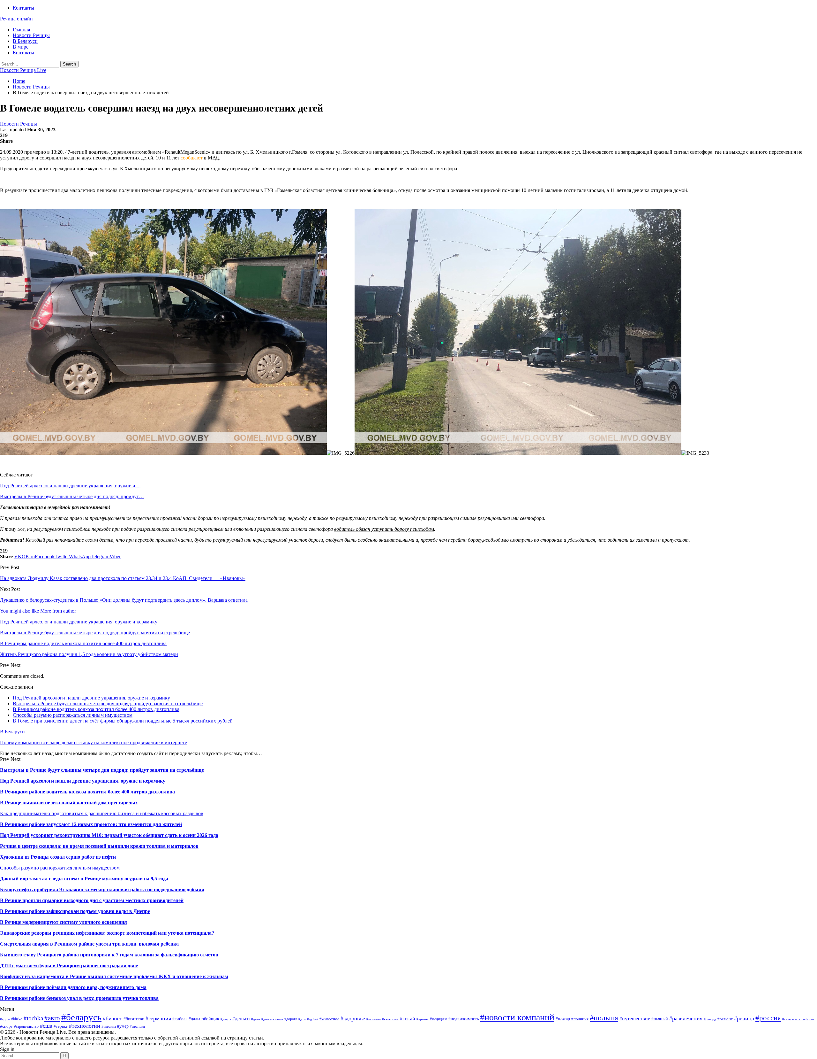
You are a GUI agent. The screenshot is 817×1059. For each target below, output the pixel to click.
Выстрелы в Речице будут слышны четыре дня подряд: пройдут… (72, 496)
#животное (329, 1018)
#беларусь (81, 1017)
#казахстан (390, 1019)
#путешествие (634, 1018)
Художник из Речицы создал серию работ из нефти (58, 857)
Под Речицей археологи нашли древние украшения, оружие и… (70, 485)
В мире (20, 47)
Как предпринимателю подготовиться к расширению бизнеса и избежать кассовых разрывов (101, 813)
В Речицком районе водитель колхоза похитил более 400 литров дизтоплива (96, 709)
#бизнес (112, 1018)
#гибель (179, 1018)
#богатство (134, 1018)
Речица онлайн (16, 18)
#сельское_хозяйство (798, 1019)
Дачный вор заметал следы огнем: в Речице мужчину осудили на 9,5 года (84, 878)
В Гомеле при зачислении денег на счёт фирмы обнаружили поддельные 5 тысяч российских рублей (123, 720)
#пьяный (659, 1018)
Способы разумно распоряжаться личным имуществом (72, 715)
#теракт (61, 1026)
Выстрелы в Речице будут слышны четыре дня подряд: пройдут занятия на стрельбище (108, 703)
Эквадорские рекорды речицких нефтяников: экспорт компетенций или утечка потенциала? (107, 933)
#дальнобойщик (204, 1018)
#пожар (563, 1018)
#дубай (312, 1019)
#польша (604, 1018)
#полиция (579, 1018)
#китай (407, 1019)
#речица (744, 1018)
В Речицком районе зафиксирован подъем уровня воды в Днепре (75, 911)
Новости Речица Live (23, 70)
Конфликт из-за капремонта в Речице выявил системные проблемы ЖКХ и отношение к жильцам (114, 976)
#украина (108, 1026)
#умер (123, 1026)
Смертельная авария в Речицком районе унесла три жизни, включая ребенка (89, 944)
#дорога (290, 1019)
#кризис (422, 1019)
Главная (21, 29)
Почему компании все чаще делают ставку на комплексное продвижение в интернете (93, 742)
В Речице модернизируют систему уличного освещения (63, 922)
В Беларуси (25, 41)
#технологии (84, 1026)
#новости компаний (517, 1017)
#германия (158, 1018)
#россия (768, 1018)
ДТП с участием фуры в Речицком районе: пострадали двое (69, 965)
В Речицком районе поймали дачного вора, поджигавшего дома (73, 987)
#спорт (6, 1026)
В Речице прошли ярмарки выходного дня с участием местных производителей (92, 900)
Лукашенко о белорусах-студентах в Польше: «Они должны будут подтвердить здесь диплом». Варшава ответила (124, 600)
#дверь (226, 1019)
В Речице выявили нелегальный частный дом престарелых (69, 802)
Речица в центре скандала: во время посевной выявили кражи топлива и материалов (99, 846)
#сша (46, 1026)
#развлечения (685, 1018)
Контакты (23, 8)
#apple (5, 1019)
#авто (52, 1018)
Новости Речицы (31, 35)
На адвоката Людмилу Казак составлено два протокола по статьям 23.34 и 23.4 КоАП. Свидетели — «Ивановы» (122, 578)
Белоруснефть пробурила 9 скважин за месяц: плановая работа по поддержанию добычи (102, 889)
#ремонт (725, 1018)
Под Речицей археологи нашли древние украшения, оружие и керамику (91, 697)
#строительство (26, 1026)
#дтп (302, 1019)
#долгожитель (272, 1019)
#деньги (241, 1018)
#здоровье (353, 1018)
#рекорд (710, 1019)
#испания (373, 1019)
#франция (137, 1026)
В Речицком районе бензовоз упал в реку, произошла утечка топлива (79, 998)
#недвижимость (463, 1018)
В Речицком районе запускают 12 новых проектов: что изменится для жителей (91, 824)
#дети (255, 1019)
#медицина (438, 1019)
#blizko (16, 1019)
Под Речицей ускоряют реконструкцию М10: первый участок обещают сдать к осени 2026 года (109, 835)
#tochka (33, 1018)
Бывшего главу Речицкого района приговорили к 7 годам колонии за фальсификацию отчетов (109, 954)
